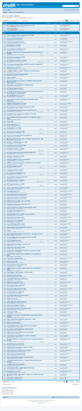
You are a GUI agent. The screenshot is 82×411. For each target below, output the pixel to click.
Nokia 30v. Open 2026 (12, 261)
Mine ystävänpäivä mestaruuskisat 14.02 (17, 264)
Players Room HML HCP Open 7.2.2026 (16, 288)
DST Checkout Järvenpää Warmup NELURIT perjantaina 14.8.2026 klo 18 (25, 64)
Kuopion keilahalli (13, 104)
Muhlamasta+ (13, 303)
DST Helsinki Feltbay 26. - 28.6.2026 (15, 148)
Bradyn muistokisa (11, 77)
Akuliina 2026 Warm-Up (12, 124)
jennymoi (12, 129)
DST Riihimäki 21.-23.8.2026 (14, 45)
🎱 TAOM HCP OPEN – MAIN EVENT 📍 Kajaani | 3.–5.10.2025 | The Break (25, 374)
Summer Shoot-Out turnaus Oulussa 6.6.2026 (18, 187)
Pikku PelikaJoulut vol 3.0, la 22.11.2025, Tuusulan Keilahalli (22, 326)
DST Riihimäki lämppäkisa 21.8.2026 (16, 57)
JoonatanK (12, 96)
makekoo (65, 180)
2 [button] (68, 20)
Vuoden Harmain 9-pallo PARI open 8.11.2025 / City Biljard (21, 335)
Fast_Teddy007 (13, 231)
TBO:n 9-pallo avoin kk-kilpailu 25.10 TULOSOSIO (19, 350)
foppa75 (12, 312)
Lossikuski (12, 78)
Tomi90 (11, 286)
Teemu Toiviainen (13, 283)
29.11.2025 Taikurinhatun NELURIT (15, 344)
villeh (11, 211)
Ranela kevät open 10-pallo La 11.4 (15, 217)
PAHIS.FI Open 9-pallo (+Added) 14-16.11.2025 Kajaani (20, 332)
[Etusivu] (9, 5)
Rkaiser (12, 293)
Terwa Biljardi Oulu (14, 195)
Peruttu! (9, 230)
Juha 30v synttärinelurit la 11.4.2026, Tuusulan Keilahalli (21, 214)
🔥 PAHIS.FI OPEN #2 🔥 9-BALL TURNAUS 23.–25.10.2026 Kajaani (23, 71)
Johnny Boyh (9, 17)
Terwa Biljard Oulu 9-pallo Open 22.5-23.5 (17, 194)
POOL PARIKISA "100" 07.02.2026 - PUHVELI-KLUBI (19, 272)
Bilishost (12, 39)
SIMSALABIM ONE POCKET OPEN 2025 (17, 302)
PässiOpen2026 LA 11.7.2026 (14, 128)
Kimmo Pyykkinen (13, 68)
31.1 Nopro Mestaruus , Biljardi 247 (15, 292)
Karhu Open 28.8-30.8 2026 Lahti (15, 38)
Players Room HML (14, 198)
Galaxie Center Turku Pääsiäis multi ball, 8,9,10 (18, 244)
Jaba (11, 202)
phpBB (40, 400)
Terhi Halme (12, 50)
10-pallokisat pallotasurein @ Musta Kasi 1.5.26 (18, 204)
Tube (13, 17)
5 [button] (73, 20)
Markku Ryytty (23, 17)
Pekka (65, 278)
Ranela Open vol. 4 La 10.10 (14, 67)
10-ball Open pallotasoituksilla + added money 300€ (19, 347)
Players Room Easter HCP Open (15, 258)
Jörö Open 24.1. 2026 (12, 311)
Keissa (11, 119)
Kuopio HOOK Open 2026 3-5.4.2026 (16, 224)
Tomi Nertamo (66, 353)
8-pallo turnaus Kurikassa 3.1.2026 (15, 305)
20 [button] (76, 20)
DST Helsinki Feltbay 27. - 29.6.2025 (15, 180)
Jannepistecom (13, 345)
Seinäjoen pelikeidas (14, 43)
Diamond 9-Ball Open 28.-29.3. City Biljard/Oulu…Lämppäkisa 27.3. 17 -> (25, 234)
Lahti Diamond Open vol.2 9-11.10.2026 (16, 145)
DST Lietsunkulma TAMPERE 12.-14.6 (16, 173)
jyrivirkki (12, 174)
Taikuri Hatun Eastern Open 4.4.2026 (16, 247)
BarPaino (12, 185)
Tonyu (11, 115)
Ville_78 (11, 245)
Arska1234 (66, 124)
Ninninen (12, 83)
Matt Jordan (66, 142)
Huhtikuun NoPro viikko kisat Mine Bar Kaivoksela (19, 227)
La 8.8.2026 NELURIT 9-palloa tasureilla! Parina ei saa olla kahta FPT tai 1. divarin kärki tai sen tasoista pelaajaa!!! (25, 92)
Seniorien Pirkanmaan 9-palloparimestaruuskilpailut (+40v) (21, 207)
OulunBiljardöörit (13, 36)
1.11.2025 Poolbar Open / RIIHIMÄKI (16, 364)
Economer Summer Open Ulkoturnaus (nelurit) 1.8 (19, 135)
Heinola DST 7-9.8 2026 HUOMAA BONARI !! (17, 74)
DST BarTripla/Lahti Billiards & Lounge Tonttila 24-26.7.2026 (21, 110)
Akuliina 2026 (10, 121)
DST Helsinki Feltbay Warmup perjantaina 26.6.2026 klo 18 (21, 152)
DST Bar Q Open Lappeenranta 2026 (16, 131)
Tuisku (11, 299)
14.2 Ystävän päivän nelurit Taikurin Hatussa (18, 295)
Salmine (12, 143)
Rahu (11, 72)
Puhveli (11, 86)
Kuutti (11, 46)
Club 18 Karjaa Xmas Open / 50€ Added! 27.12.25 (19, 308)
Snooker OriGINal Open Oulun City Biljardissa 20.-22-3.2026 (21, 237)
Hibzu (11, 205)
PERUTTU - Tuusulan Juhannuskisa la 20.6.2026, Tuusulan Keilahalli (24, 162)
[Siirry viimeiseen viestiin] (70, 25)
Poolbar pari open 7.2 (12, 298)
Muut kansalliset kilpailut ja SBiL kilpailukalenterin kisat (21, 25)
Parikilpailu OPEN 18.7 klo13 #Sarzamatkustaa (18, 159)
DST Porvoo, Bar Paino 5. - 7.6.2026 (16, 184)
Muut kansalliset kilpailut (10, 16)
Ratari (65, 52)
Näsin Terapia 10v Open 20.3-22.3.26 (16, 285)
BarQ (11, 132)
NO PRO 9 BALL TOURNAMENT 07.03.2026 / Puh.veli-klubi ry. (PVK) (23, 250)
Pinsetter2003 (13, 75)
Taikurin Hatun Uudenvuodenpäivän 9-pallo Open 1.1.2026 (21, 319)
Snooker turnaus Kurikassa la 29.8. (15, 42)
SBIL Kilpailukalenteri (12, 28)
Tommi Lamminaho (30, 17)
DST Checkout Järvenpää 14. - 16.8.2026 (17, 60)
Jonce (65, 311)
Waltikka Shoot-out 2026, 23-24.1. (15, 282)
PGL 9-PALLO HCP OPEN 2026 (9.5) (15, 210)
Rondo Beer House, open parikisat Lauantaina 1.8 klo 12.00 (21, 114)
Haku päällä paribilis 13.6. (13, 191)
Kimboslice (66, 57)
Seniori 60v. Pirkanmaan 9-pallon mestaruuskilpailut (20, 357)
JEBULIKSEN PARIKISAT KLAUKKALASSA (17, 279)
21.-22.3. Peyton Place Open (14, 240)
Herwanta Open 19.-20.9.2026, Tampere (16, 49)
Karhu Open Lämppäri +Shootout (15, 170)
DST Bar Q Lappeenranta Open (14, 166)
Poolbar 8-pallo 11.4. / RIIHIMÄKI (15, 220)
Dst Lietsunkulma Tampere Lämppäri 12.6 (17, 177)
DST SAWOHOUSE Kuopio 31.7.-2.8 (15, 95)
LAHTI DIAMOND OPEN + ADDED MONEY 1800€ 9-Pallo (20, 368)
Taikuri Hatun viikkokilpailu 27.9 (15, 377)
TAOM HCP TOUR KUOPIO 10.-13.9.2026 (17, 103)
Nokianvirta (12, 262)
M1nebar (12, 228)
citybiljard (12, 188)
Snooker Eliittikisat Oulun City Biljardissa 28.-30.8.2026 (20, 35)
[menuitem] (9, 10)
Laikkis (11, 122)
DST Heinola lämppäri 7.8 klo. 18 (15, 88)
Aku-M (11, 136)
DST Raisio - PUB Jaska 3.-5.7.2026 (15, 156)
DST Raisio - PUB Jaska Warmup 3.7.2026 (17, 142)
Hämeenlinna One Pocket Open (14, 275)
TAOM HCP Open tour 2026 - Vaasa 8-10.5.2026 (18, 201)
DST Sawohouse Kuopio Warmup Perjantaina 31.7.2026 (20, 107)
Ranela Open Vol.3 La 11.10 (13, 371)
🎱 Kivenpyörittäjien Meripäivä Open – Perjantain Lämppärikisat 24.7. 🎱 (25, 139)
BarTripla (12, 111)
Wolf (64, 88)
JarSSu (65, 117)
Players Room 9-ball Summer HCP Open (17, 197)
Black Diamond (13, 54)
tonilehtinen (66, 233)
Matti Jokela (17, 17)
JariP (65, 91)
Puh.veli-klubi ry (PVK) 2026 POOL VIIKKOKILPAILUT (20, 85)
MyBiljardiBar (13, 93)
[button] (64, 21)
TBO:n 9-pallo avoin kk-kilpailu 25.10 (16, 354)
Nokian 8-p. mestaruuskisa (13, 322)
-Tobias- (12, 248)
